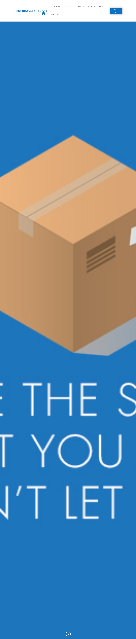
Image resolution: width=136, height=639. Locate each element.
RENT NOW (116, 10)
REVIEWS (81, 7)
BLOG (100, 7)
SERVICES (69, 7)
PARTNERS (91, 7)
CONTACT (55, 15)
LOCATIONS (55, 7)
